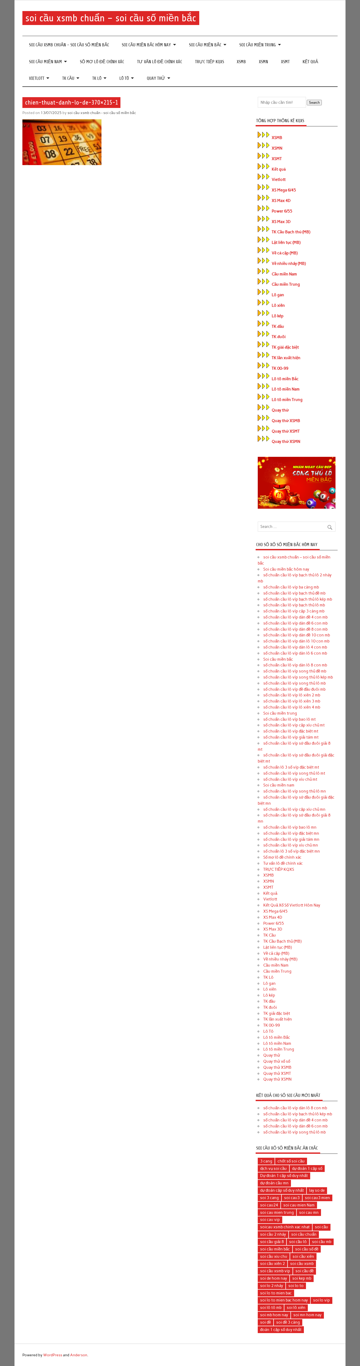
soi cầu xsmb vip (275, 1271)
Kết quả (310, 61)
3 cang (266, 1161)
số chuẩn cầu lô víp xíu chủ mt (290, 779)
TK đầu (278, 326)
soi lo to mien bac (276, 1293)
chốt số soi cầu (291, 1161)
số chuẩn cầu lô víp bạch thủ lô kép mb (297, 599)
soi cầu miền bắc (275, 1249)
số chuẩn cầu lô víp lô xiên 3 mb (291, 701)
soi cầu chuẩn (304, 1234)
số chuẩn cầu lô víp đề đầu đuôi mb (294, 689)
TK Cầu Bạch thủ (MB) (291, 232)
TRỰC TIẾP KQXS (209, 61)
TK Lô (96, 78)
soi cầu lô (298, 1241)
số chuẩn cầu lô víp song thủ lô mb (294, 683)
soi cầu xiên (303, 1256)
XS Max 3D (281, 221)
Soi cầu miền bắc (205, 44)
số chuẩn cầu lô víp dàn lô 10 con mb (296, 641)
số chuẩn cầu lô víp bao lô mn (290, 827)
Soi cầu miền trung (257, 44)
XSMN (263, 61)
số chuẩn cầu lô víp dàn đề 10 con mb (296, 635)
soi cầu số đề (306, 1249)
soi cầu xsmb (302, 1263)
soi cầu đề (304, 1271)
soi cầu (321, 1227)
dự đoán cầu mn (274, 1183)
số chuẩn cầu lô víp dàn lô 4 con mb (295, 647)
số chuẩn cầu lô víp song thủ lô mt (294, 773)
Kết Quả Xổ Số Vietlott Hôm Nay (291, 905)
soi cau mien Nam (299, 1205)
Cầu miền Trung (286, 284)
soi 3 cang (269, 1197)
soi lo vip (321, 1300)
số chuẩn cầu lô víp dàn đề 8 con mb (295, 629)
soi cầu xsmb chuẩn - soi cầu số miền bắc (101, 112)
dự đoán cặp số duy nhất (282, 1190)
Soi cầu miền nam (45, 61)
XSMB (241, 61)
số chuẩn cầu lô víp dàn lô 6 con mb (295, 653)
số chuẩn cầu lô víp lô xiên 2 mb (291, 695)
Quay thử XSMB (286, 420)
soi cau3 (292, 1197)
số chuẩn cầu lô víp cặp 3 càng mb (293, 611)
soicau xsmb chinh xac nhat (285, 1227)
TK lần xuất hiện (286, 357)
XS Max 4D (281, 200)
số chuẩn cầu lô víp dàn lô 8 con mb (295, 665)
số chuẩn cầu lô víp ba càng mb (291, 587)
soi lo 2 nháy (271, 1285)
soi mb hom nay (274, 1315)
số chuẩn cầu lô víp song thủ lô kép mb (298, 677)
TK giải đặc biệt (285, 347)
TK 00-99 (280, 368)
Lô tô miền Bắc (285, 379)
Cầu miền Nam (284, 274)
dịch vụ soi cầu (273, 1168)
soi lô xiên (296, 1307)
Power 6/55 (282, 211)
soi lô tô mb (270, 1307)
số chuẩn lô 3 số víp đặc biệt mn (291, 851)
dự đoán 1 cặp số (307, 1168)
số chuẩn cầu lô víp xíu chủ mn (290, 845)
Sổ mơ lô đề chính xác (102, 61)
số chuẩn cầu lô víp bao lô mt (289, 719)
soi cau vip (270, 1219)
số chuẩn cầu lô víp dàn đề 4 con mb (295, 617)
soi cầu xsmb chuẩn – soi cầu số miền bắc (110, 18)
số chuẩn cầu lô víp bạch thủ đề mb (294, 593)
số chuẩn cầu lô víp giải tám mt (291, 737)
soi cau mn (309, 1212)
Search (314, 103)
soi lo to (296, 1285)
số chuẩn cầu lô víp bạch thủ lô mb (294, 605)
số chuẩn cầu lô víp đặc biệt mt (290, 731)
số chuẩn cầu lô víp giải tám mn (291, 839)
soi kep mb (301, 1278)
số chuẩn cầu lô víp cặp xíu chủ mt (294, 725)
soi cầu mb (321, 1241)
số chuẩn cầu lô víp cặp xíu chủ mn (294, 809)
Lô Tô (124, 78)
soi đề (265, 1322)
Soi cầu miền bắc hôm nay (146, 44)
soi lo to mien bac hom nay (284, 1300)
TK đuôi (279, 336)
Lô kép (278, 316)
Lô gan (278, 295)
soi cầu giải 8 (272, 1241)
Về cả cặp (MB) (285, 253)
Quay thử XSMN (286, 441)
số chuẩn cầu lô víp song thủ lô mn (294, 791)
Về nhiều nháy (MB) (289, 263)
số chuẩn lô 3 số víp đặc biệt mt (291, 767)
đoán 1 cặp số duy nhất (280, 1329)
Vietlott (36, 78)
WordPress (52, 1355)
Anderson (78, 1355)
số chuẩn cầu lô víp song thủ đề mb (294, 671)
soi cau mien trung (277, 1212)
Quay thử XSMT (286, 431)
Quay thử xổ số (276, 1061)
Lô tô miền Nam (286, 389)
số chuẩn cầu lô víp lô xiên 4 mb (291, 707)
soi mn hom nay (307, 1315)
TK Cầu (68, 78)
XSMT (285, 61)
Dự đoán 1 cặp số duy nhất (284, 1175)
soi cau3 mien (317, 1197)
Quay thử (156, 78)
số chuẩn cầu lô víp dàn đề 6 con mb (295, 623)
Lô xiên (278, 305)
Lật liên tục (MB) (286, 242)
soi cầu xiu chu (273, 1256)
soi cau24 (269, 1205)
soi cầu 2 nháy (273, 1234)
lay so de (317, 1190)
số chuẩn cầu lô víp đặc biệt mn (291, 833)
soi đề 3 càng (288, 1322)
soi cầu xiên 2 (272, 1263)
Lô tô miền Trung (287, 399)
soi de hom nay (273, 1278)
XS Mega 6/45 (284, 190)
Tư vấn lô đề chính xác (159, 61)
